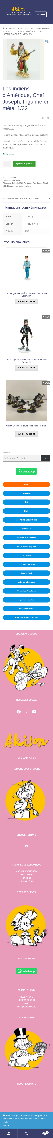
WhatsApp (29, 471)
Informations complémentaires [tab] (21, 199)
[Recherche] (45, 458)
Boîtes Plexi (26, 573)
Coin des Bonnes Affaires (26, 617)
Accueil (8, 28)
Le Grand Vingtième (26, 564)
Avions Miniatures (26, 609)
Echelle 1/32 (17, 183)
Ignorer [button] (6, 1125)
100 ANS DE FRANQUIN (26, 520)
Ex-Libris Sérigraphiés (26, 546)
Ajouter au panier (24, 163)
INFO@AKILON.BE (26, 1007)
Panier (41, 1131)
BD (26, 502)
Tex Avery (26, 555)
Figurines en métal (41, 28)
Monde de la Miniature (22, 28)
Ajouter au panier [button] (26, 301)
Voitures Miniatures (26, 582)
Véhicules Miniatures (26, 591)
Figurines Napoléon (26, 600)
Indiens (28, 186)
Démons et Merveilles (26, 538)
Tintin (26, 511)
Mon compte (9, 1133)
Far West (8, 31)
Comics (26, 493)
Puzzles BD (26, 529)
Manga (26, 484)
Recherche (7, 453)
